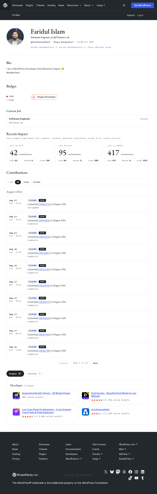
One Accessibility (100, 409)
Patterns (43, 458)
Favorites (34, 373)
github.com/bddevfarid (43, 47)
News (15, 449)
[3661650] (44, 237)
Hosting (16, 454)
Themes (43, 449)
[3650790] (44, 334)
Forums (36, 182)
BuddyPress (126, 458)
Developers (72, 454)
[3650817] (44, 302)
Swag (96, 458)
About (15, 444)
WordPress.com (128, 444)
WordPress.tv (74, 458)
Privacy (16, 458)
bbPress (124, 454)
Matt (122, 449)
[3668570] (44, 204)
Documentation (73, 449)
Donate (97, 454)
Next (95, 363)
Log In (140, 15)
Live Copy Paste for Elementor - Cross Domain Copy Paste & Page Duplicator (46, 411)
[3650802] (44, 318)
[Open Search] (124, 5)
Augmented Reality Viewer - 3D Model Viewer (46, 393)
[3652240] (44, 269)
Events (95, 449)
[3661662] (44, 220)
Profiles (16, 15)
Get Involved (99, 444)
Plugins (14, 373)
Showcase (44, 444)
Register (131, 15)
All (18, 182)
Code (26, 182)
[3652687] (44, 253)
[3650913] (44, 285)
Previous (63, 363)
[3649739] (44, 350)
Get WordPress (142, 5)
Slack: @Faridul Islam (99, 47)
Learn (68, 444)
